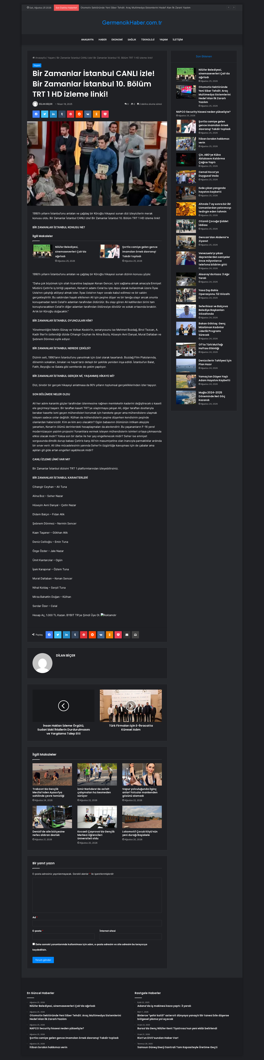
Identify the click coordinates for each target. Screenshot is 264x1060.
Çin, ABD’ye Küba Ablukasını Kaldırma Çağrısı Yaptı (212, 158)
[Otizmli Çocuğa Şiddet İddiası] (186, 226)
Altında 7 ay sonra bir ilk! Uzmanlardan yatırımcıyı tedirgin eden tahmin (215, 207)
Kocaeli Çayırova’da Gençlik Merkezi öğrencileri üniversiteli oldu (96, 835)
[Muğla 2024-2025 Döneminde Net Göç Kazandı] (186, 397)
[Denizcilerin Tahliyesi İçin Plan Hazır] (186, 365)
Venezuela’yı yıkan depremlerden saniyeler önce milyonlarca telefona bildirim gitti (214, 258)
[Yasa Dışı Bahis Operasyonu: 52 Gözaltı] (186, 295)
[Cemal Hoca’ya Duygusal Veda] (186, 177)
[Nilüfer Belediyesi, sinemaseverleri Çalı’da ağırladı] (42, 251)
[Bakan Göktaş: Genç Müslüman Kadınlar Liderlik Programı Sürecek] (186, 328)
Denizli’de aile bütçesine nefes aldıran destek (49, 833)
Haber (102, 39)
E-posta (38, 930)
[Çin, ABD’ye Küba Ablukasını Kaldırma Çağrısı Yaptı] (186, 159)
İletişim (178, 39)
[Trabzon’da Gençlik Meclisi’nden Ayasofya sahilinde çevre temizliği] (52, 774)
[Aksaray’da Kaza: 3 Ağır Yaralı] (186, 279)
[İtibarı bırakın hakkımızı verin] (186, 143)
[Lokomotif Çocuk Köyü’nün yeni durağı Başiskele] (142, 817)
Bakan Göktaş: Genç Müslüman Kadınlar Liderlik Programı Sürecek (212, 329)
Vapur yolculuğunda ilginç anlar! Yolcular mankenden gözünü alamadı (140, 792)
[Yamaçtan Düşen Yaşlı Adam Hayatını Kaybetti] (186, 381)
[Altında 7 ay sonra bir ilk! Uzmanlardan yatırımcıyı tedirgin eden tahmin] (186, 209)
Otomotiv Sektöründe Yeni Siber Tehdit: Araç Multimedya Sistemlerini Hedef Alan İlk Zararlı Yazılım (215, 94)
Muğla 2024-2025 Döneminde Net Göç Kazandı (212, 396)
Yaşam (163, 39)
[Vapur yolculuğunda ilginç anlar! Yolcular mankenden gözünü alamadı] (142, 774)
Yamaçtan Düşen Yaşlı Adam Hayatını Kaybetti (214, 378)
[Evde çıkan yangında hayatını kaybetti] (186, 193)
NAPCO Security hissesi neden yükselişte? (104, 7)
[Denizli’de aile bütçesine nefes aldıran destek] (52, 817)
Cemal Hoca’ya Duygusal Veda (209, 174)
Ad (35, 917)
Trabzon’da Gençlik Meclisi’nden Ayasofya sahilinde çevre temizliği (48, 792)
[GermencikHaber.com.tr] (132, 22)
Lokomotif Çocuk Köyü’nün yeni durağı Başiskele (140, 833)
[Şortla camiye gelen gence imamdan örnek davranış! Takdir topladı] (110, 251)
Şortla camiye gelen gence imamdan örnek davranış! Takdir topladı (140, 251)
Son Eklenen (204, 56)
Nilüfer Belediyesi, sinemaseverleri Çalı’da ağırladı (70, 251)
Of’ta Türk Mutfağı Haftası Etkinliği (211, 346)
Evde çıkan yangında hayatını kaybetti (212, 190)
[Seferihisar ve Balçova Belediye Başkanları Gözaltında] (186, 311)
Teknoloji (147, 39)
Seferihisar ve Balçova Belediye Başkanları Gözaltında (213, 310)
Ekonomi (117, 39)
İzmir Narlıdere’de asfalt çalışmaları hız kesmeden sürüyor (94, 792)
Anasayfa (87, 39)
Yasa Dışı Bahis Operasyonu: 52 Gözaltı (214, 292)
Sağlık (132, 39)
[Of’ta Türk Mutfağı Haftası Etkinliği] (186, 349)
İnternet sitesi (108, 930)
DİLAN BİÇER (45, 104)
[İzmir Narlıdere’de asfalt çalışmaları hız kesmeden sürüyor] (97, 774)
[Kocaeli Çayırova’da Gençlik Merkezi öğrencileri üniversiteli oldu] (97, 817)
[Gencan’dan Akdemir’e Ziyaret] (186, 242)
